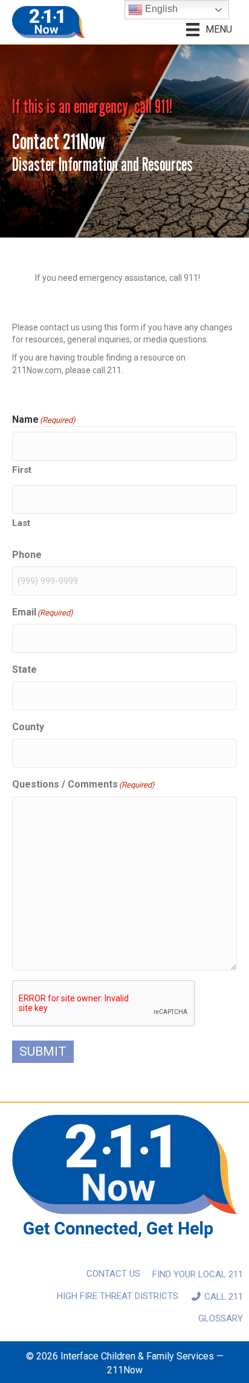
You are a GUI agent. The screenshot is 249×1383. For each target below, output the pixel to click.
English (160, 9)
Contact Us (113, 1273)
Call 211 (222, 1296)
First (21, 469)
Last (21, 523)
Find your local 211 (197, 1274)
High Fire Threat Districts (117, 1296)
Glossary (220, 1318)
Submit (42, 1051)
